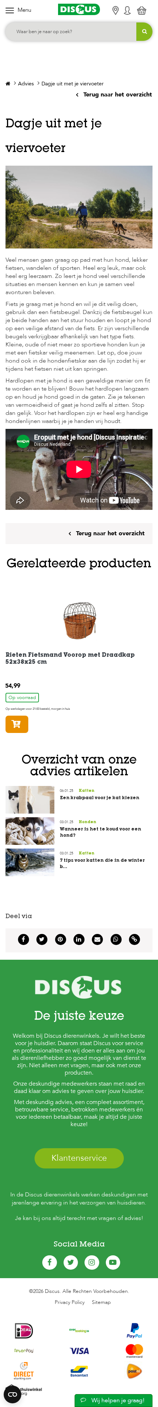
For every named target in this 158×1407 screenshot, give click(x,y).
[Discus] (79, 9)
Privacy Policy (70, 1302)
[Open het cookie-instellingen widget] (12, 1394)
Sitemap (101, 1302)
